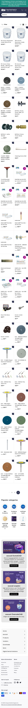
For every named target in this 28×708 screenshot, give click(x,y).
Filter (5, 24)
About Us (3, 662)
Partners (16, 668)
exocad (11, 558)
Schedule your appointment (18, 663)
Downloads (4, 672)
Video (15, 670)
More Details (14, 565)
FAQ (2, 664)
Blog (15, 672)
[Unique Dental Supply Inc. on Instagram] (15, 682)
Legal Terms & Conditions (5, 667)
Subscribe (4, 670)
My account (4, 674)
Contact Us (17, 666)
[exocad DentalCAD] (14, 547)
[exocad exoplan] (14, 577)
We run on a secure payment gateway (11, 704)
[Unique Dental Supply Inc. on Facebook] (17, 682)
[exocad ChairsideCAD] (14, 606)
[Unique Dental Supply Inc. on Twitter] (20, 682)
